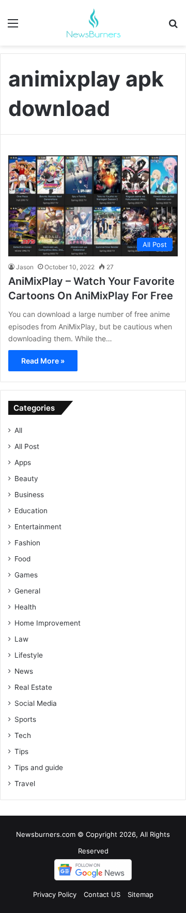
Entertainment (37, 527)
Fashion (27, 543)
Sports (25, 719)
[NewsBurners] (93, 22)
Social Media (35, 703)
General (27, 591)
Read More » (43, 360)
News (23, 671)
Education (31, 510)
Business (29, 494)
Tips (21, 751)
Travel (24, 783)
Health (25, 607)
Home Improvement (47, 623)
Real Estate (33, 687)
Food (22, 559)
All (18, 430)
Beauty (26, 478)
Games (26, 575)
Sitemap (140, 894)
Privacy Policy (54, 894)
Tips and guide (38, 767)
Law (21, 639)
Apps (22, 462)
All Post (26, 446)
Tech (22, 735)
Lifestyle (28, 655)
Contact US (102, 894)
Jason (25, 267)
